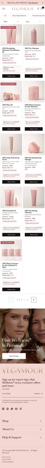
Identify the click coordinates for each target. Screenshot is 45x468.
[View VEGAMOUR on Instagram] (3, 409)
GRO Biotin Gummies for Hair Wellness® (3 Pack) (10, 265)
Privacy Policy (6, 459)
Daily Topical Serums (19, 15)
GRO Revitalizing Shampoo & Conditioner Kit (11, 50)
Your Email (5, 389)
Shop (5, 421)
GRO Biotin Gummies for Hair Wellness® (33, 106)
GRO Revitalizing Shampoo (31, 211)
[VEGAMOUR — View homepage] (22, 8)
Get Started (33, 3)
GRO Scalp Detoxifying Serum (10, 158)
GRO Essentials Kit (9, 211)
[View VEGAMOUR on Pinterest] (20, 409)
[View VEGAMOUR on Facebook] (7, 409)
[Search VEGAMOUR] (38, 9)
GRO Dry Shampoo (32, 48)
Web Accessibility (8, 462)
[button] (42, 8)
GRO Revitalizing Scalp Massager (33, 158)
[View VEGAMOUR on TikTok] (12, 409)
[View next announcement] (43, 3)
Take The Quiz (14, 356)
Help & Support (11, 437)
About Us (8, 429)
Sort (27, 22)
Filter (5, 21)
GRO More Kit (7, 105)
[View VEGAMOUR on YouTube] (16, 409)
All (5, 15)
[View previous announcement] (2, 3)
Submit (37, 394)
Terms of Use (6, 457)
